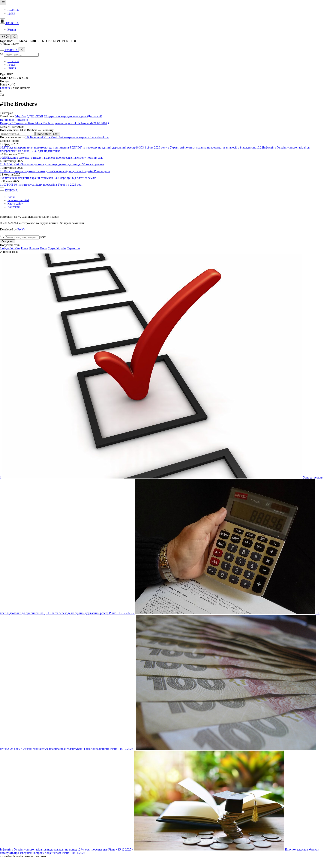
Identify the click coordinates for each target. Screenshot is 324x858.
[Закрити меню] (22, 49)
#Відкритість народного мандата (65, 116)
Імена (11, 196)
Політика (13, 9)
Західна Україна (10, 248)
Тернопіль (73, 248)
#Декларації (94, 116)
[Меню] (3, 2)
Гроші (11, 13)
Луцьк (52, 248)
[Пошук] (14, 36)
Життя (12, 29)
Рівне (24, 248)
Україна (61, 248)
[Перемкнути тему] (5, 36)
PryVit (21, 229)
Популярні (21, 119)
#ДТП (30, 116)
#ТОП (39, 116)
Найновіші (7, 119)
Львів (43, 248)
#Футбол (20, 116)
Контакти (14, 206)
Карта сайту (15, 203)
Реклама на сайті (18, 200)
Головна (5, 87)
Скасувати (7, 241)
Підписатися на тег (47, 133)
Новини (34, 248)
